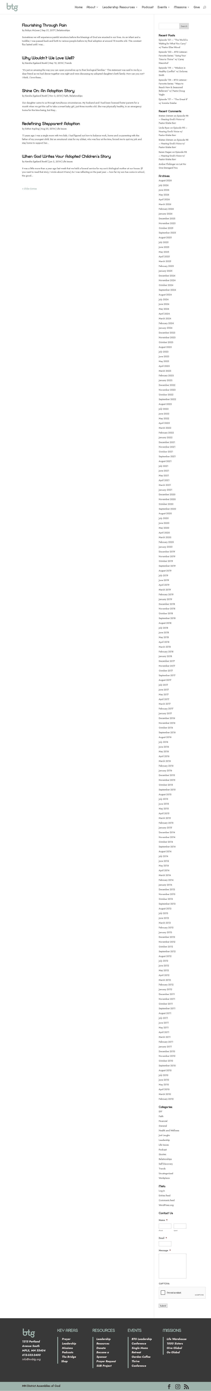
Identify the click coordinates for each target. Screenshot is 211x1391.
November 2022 (167, 389)
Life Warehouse (176, 1339)
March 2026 (165, 204)
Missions (180, 7)
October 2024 (166, 285)
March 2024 (165, 318)
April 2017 (164, 699)
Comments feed (167, 1200)
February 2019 (166, 594)
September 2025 (167, 232)
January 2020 (165, 546)
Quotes (162, 1154)
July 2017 (163, 684)
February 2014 (166, 880)
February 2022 (166, 432)
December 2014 (167, 832)
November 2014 (167, 837)
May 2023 (164, 361)
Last (175, 1230)
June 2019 (164, 580)
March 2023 (165, 370)
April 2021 (164, 480)
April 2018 (164, 642)
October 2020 (166, 504)
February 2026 (166, 208)
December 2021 (167, 442)
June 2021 (164, 470)
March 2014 (165, 875)
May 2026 (164, 194)
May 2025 (164, 251)
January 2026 (165, 213)
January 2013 (165, 932)
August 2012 (165, 956)
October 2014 (166, 841)
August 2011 (165, 1013)
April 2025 (164, 256)
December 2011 (167, 994)
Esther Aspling (32, 128)
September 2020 (167, 508)
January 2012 (165, 989)
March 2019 (165, 589)
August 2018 (165, 623)
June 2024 (164, 304)
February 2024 (166, 323)
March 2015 (165, 818)
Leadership (164, 1140)
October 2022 (166, 394)
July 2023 (163, 351)
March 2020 (165, 537)
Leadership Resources (119, 7)
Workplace (164, 1178)
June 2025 (164, 247)
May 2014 (164, 865)
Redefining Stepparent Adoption (51, 123)
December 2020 (167, 494)
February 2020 (166, 542)
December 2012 (167, 937)
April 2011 (164, 1032)
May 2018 (164, 637)
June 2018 (164, 632)
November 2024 (167, 280)
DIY (160, 1111)
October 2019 (166, 561)
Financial (163, 1121)
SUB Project (104, 1366)
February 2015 (166, 822)
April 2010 (164, 1089)
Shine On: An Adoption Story (48, 90)
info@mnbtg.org (31, 1359)
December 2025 (167, 218)
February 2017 (166, 708)
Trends (68, 63)
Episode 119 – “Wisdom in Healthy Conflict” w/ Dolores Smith (173, 71)
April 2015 (164, 813)
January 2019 (165, 599)
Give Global (174, 1348)
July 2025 (163, 242)
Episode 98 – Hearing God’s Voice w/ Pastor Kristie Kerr (173, 119)
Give (197, 7)
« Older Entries (29, 188)
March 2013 (165, 922)
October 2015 (166, 784)
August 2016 (165, 737)
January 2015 (165, 827)
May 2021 (164, 475)
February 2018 (166, 651)
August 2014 (165, 851)
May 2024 (164, 308)
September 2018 (167, 618)
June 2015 (164, 803)
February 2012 (166, 984)
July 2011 (163, 1018)
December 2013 (167, 889)
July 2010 (163, 1075)
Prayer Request (106, 1361)
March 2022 (165, 427)
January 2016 (165, 770)
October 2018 (166, 613)
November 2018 (167, 608)
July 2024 (164, 299)
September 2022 (167, 399)
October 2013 (166, 899)
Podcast (148, 7)
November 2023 (167, 337)
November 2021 (167, 446)
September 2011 (167, 1008)
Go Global (173, 1352)
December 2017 (167, 661)
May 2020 (164, 527)
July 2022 (164, 408)
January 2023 (165, 380)
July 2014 (163, 856)
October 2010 (166, 1060)
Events (162, 7)
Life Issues (62, 128)
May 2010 (164, 1084)
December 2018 (167, 604)
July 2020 (164, 518)
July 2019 (163, 575)
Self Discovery (166, 1163)
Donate (101, 1348)
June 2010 (164, 1079)
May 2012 (164, 970)
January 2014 (165, 884)
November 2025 (167, 223)
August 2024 (165, 294)
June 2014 (164, 861)
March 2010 (165, 1094)
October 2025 (166, 228)
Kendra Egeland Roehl (36, 63)
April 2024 (164, 313)
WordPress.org (166, 1205)
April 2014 (164, 870)
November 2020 (167, 499)
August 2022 (165, 404)
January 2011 (165, 1046)
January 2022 (165, 437)
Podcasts (67, 1352)
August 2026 (165, 180)
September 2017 (167, 675)
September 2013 (167, 903)
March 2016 (165, 761)
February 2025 (166, 266)
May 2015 (164, 808)
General (163, 1125)
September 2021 (167, 456)
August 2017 (165, 680)
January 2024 (165, 327)
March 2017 (165, 703)
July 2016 (163, 742)
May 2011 (164, 1027)
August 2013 (165, 908)
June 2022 (164, 413)
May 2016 (164, 751)
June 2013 (164, 918)
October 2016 (166, 727)
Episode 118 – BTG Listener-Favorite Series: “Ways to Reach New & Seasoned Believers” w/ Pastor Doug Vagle (173, 87)
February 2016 (166, 765)
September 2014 (167, 846)
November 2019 (167, 556)
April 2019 (164, 584)
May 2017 (164, 694)
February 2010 (166, 1099)
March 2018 (165, 646)
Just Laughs (164, 1135)
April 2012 (164, 975)
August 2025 (165, 237)
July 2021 (163, 466)
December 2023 (167, 332)
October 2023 (166, 342)
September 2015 (167, 789)
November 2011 (167, 999)
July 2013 (163, 913)
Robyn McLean (32, 30)
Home (79, 7)
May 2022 (164, 418)
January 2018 (165, 656)
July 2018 (163, 627)
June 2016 (164, 746)
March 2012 (165, 980)
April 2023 (164, 366)
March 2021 (165, 485)
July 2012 (163, 960)
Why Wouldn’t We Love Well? (48, 57)
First (161, 1230)
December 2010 (167, 1051)
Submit (163, 1305)
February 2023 (166, 375)
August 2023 (165, 347)
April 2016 (164, 756)
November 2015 (167, 780)
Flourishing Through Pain (44, 25)
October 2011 (166, 1003)
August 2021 (165, 461)
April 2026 (164, 199)
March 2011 (165, 1037)
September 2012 (167, 951)
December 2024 (167, 275)
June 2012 (164, 965)
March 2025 (165, 261)
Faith (66, 95)
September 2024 (167, 289)
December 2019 (167, 551)
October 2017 (166, 670)
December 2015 (167, 775)
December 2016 (167, 718)
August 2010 (165, 1070)
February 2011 (166, 1041)
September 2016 (167, 732)
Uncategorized (166, 1173)
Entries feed (164, 1195)
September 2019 (167, 565)
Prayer (65, 1339)
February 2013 (166, 927)
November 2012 (167, 941)
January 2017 (165, 713)
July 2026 (164, 185)
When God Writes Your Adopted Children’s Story (66, 156)
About (91, 7)
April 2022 (164, 423)
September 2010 (167, 1065)
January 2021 (165, 489)
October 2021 (166, 451)
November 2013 (167, 894)
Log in (162, 1190)
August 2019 (165, 570)
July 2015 (163, 799)
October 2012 (166, 946)
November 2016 (167, 723)
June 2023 (164, 356)
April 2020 (164, 532)
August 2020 (165, 513)
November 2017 (167, 665)
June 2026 (164, 189)
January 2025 (165, 270)
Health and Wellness (169, 1130)
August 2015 (165, 794)
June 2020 (164, 523)
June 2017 (164, 689)
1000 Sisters (175, 1344)
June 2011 (164, 1022)
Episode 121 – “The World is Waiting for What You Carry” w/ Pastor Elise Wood (173, 43)
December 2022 (167, 385)
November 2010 (167, 1056)
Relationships (63, 30)
